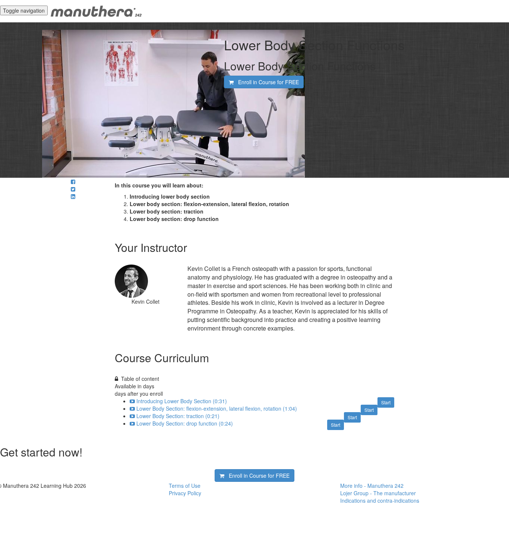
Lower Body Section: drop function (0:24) (184, 423)
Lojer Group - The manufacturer (378, 493)
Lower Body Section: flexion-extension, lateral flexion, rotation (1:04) (216, 408)
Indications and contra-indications (379, 500)
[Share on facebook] (73, 181)
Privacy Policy (185, 493)
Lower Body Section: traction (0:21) (177, 416)
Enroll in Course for (266, 82)
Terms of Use (184, 485)
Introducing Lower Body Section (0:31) (181, 401)
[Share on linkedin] (73, 196)
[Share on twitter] (73, 189)
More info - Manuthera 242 (372, 485)
